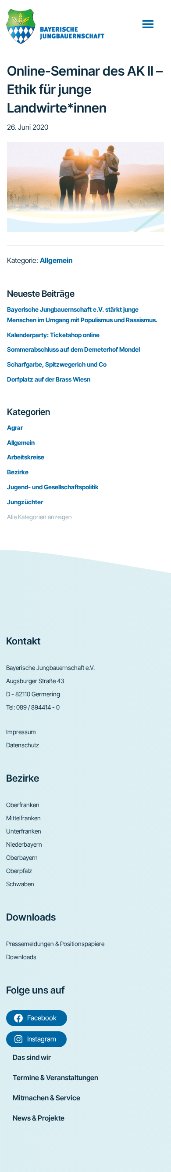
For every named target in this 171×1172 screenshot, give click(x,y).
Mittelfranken (23, 818)
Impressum (21, 731)
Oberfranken (22, 804)
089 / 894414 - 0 (38, 707)
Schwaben (20, 884)
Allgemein (56, 260)
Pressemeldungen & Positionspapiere (55, 943)
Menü (149, 24)
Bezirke (17, 472)
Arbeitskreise (25, 457)
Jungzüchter (25, 502)
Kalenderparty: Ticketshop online (53, 334)
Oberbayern (22, 857)
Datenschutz (22, 745)
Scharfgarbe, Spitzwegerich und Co (57, 364)
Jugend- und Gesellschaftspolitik (53, 487)
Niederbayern (24, 844)
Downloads (21, 957)
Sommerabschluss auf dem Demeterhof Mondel (73, 349)
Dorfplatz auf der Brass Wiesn (48, 379)
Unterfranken (23, 831)
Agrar (15, 427)
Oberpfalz (19, 870)
